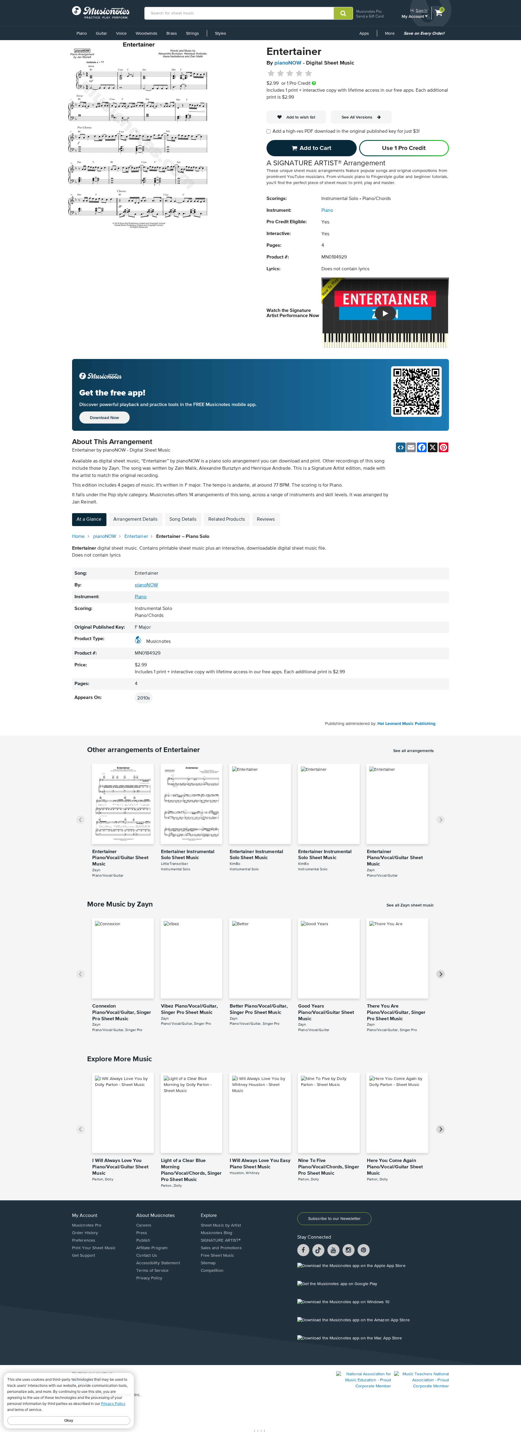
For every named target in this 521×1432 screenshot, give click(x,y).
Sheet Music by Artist (221, 1225)
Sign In (422, 10)
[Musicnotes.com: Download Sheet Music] (100, 12)
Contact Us (146, 1255)
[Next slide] (440, 819)
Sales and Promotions (221, 1248)
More (392, 35)
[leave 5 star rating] (308, 73)
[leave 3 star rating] (290, 73)
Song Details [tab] (182, 519)
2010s (143, 697)
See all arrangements (413, 750)
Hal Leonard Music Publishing (406, 724)
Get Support (83, 1255)
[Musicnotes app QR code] (416, 395)
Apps (364, 33)
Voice (121, 33)
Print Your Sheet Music (93, 1248)
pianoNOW (288, 63)
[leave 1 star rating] (271, 73)
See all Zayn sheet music (410, 905)
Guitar (101, 33)
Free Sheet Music (217, 1255)
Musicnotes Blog (216, 1233)
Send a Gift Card (370, 16)
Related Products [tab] (226, 519)
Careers (143, 1225)
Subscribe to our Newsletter (334, 1219)
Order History (85, 1233)
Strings (192, 33)
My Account (413, 16)
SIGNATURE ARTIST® (221, 1240)
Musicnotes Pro (368, 11)
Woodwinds (146, 33)
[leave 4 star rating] (299, 73)
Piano (82, 33)
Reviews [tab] (266, 519)
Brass (171, 33)
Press (141, 1233)
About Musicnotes (155, 1215)
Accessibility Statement (158, 1263)
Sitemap (208, 1263)
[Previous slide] (80, 819)
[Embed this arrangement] (401, 447)
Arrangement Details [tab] (135, 519)
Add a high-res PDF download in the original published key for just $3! (346, 131)
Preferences (83, 1240)
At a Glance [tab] (89, 519)
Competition (212, 1270)
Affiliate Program (151, 1248)
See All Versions (357, 117)
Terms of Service (152, 1270)
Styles (220, 33)
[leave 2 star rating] (280, 73)
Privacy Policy (149, 1278)
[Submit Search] (343, 13)
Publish (143, 1240)
